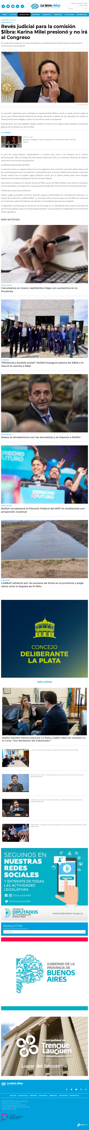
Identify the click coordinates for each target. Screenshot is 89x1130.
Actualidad (69, 14)
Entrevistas (82, 14)
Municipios (46, 14)
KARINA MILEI (84, 104)
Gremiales (58, 14)
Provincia (36, 14)
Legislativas (24, 14)
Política (13, 14)
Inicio (4, 14)
